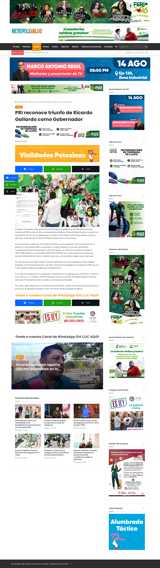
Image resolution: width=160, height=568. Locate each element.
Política (46, 47)
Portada (16, 47)
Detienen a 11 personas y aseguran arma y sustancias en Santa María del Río (56, 452)
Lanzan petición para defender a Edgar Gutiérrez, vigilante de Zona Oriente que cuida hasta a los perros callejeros (40, 367)
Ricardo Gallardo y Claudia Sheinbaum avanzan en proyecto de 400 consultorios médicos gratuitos (85, 455)
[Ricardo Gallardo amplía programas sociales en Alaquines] (57, 411)
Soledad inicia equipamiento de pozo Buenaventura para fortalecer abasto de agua (55, 53)
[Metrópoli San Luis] (27, 31)
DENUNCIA (21, 357)
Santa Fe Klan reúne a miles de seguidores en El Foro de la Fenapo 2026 (86, 422)
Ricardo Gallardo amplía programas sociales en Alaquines (55, 422)
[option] (57, 365)
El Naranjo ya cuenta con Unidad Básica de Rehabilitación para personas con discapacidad (28, 423)
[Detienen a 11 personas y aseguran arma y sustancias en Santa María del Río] (57, 441)
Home (19, 102)
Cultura (55, 47)
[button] (57, 200)
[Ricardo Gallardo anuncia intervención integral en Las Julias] (28, 441)
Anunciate (108, 47)
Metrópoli (27, 47)
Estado (36, 47)
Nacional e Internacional (91, 47)
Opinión (75, 47)
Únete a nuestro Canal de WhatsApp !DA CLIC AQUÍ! (57, 295)
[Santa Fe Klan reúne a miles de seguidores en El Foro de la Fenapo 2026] (86, 411)
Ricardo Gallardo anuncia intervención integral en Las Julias (27, 452)
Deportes (65, 47)
